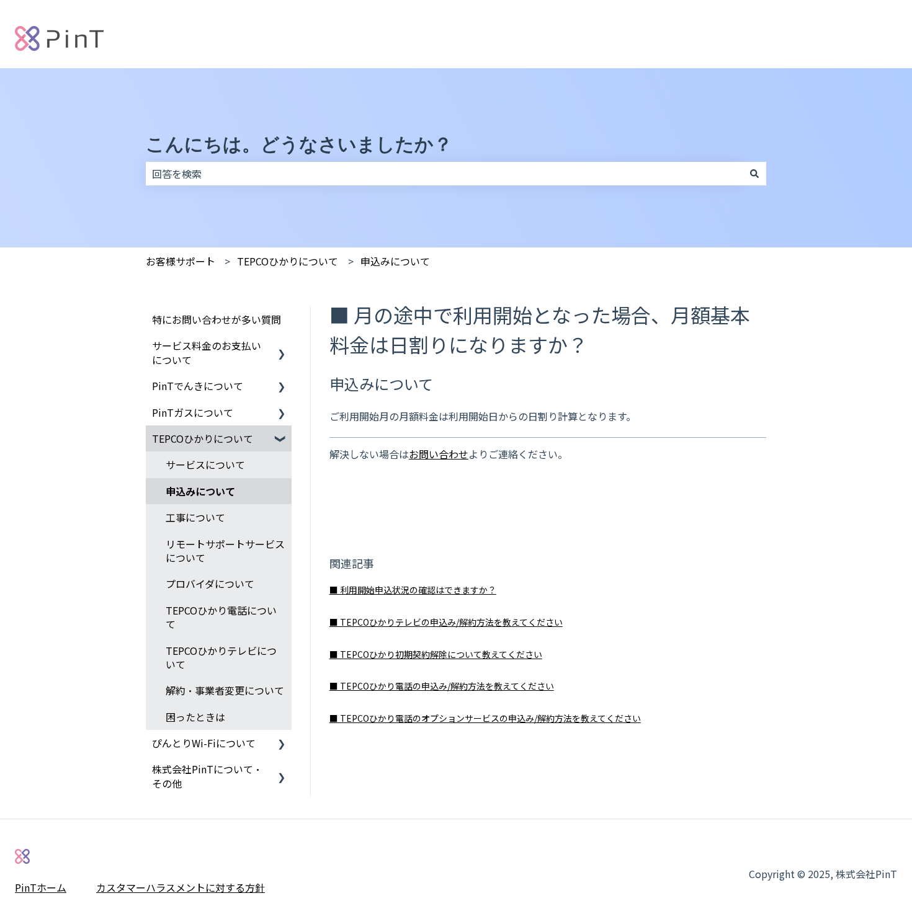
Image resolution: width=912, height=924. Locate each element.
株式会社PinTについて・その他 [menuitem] (207, 776)
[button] (282, 346)
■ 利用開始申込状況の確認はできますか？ (412, 590)
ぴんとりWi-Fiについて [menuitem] (204, 742)
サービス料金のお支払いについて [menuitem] (206, 352)
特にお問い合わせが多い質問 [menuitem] (216, 319)
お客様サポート (180, 261)
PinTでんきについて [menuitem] (197, 385)
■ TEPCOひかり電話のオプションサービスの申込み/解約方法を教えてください (485, 718)
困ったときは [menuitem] (195, 716)
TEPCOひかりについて (287, 261)
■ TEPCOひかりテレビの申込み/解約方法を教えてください (446, 622)
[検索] (754, 173)
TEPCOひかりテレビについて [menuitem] (221, 657)
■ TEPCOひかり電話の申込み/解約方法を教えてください (441, 686)
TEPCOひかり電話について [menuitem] (221, 617)
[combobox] (444, 173)
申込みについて (395, 261)
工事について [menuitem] (195, 517)
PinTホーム (40, 887)
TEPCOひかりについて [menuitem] (202, 438)
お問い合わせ (438, 453)
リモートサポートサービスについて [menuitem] (225, 550)
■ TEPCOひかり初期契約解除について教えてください (435, 654)
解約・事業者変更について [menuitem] (225, 690)
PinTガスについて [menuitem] (192, 412)
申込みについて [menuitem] (200, 491)
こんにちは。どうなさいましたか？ (299, 144)
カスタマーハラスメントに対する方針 (180, 887)
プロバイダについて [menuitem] (210, 583)
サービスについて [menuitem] (205, 464)
